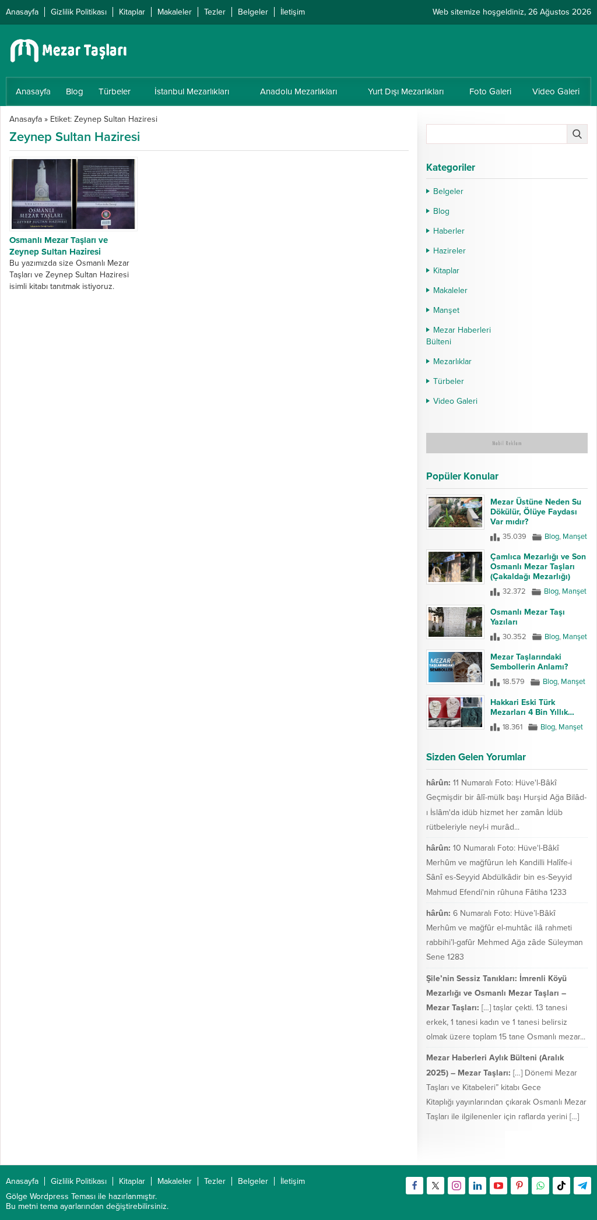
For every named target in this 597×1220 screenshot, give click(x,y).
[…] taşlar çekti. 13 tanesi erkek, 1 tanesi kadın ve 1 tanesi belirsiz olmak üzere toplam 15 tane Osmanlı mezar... (505, 1022)
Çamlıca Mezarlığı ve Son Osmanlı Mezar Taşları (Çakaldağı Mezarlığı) (538, 566)
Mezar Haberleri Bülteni (458, 336)
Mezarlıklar (452, 361)
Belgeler (448, 191)
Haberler (449, 231)
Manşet (446, 310)
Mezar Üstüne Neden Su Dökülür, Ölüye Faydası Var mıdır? (535, 512)
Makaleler (450, 290)
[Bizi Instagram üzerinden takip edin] (456, 1185)
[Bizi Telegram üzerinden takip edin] (582, 1185)
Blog (441, 211)
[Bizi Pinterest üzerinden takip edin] (519, 1185)
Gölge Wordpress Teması (51, 1196)
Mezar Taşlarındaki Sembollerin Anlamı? (529, 662)
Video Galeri (455, 401)
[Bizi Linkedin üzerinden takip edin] (477, 1185)
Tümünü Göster (563, 1151)
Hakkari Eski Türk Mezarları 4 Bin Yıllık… (532, 707)
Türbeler (448, 381)
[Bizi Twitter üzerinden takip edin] (435, 1185)
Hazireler (449, 251)
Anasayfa (25, 119)
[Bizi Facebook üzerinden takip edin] (414, 1185)
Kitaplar (446, 271)
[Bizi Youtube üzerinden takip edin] (498, 1185)
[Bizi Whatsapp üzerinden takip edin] (540, 1185)
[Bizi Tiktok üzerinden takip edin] (561, 1185)
